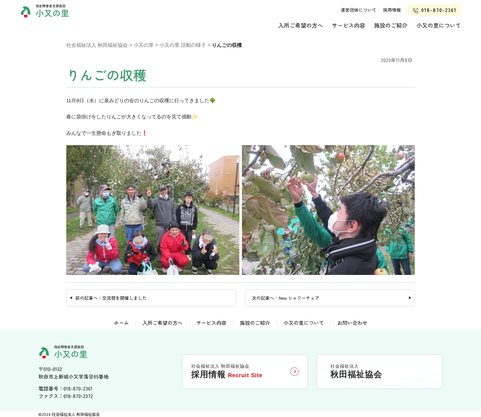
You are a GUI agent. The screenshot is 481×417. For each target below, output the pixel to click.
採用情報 (392, 9)
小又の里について (438, 25)
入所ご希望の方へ (300, 25)
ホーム (121, 323)
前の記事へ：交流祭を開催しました (111, 297)
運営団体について (358, 9)
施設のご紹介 (391, 25)
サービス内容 (348, 25)
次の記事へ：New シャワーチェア (285, 297)
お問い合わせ (352, 323)
